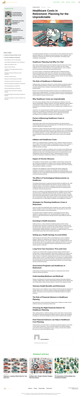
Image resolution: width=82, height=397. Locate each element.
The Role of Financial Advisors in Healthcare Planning (13, 91)
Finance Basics (56, 2)
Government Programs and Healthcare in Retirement (15, 83)
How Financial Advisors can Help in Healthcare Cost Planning (15, 98)
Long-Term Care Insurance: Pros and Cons (13, 81)
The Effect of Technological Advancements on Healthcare (14, 70)
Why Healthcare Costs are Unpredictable (13, 59)
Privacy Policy (42, 388)
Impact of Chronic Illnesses (10, 66)
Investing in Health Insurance (10, 76)
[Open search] (79, 2)
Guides (62, 2)
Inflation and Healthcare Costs (10, 64)
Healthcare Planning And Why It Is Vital (13, 55)
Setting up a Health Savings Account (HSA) (13, 78)
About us (73, 2)
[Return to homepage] (10, 2)
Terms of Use (49, 388)
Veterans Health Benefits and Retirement (13, 88)
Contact (35, 388)
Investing (68, 2)
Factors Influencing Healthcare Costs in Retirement (15, 62)
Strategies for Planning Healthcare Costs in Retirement (13, 73)
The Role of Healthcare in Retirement (12, 57)
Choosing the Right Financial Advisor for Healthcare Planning (15, 95)
